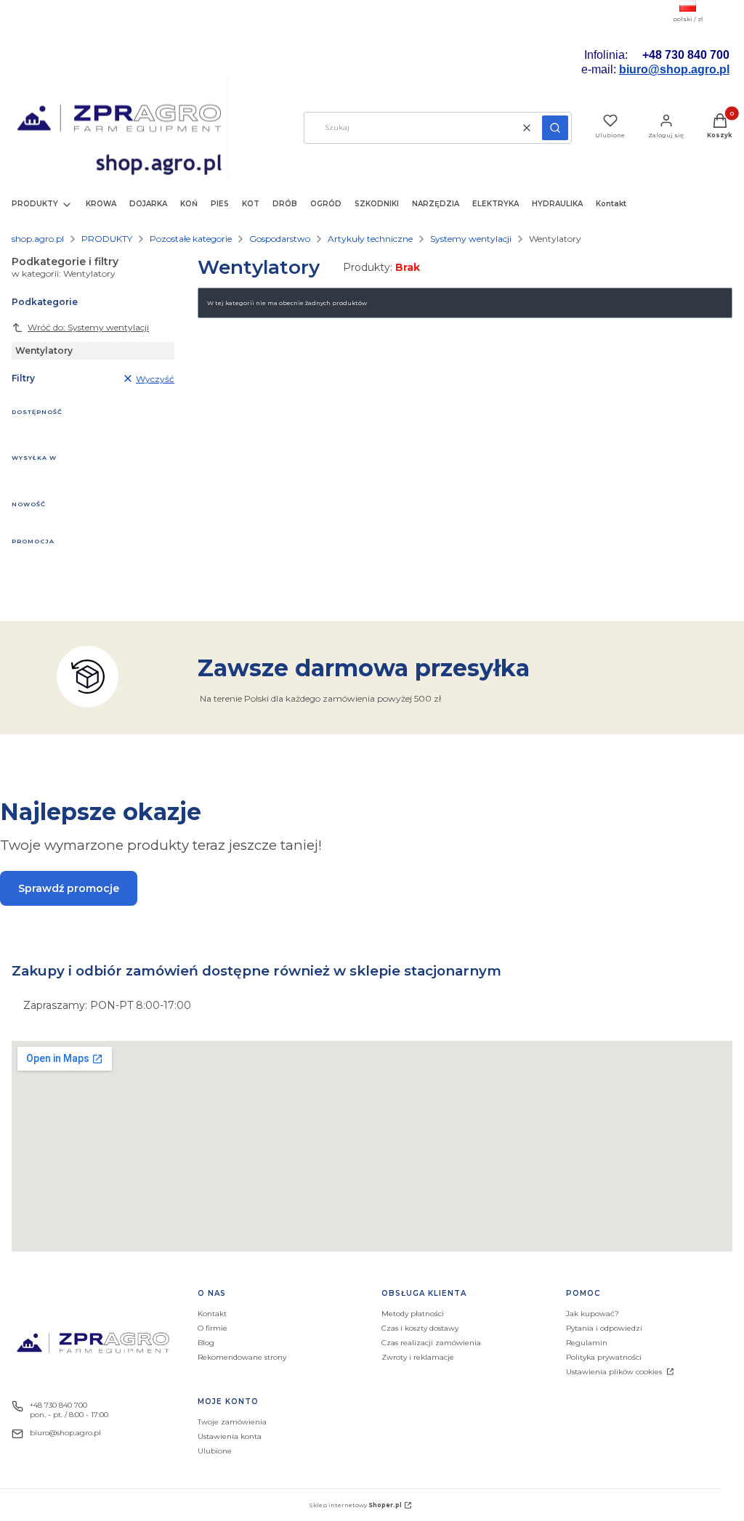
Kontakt (212, 1313)
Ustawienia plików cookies (615, 1371)
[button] (555, 127)
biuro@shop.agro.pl (674, 69)
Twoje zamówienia (232, 1422)
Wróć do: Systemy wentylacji (88, 327)
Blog (206, 1342)
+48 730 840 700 (58, 1405)
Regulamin (586, 1342)
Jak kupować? (592, 1313)
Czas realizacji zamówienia (431, 1342)
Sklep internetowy (355, 1505)
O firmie (212, 1328)
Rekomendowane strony (242, 1357)
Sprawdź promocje (68, 888)
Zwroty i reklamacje (417, 1357)
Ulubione (215, 1451)
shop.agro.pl (38, 238)
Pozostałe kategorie (191, 238)
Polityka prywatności (604, 1357)
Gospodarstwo (279, 238)
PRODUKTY (106, 238)
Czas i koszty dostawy (419, 1328)
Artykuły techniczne (370, 238)
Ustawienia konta (230, 1436)
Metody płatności (412, 1313)
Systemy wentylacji (471, 238)
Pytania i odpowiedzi (604, 1328)
